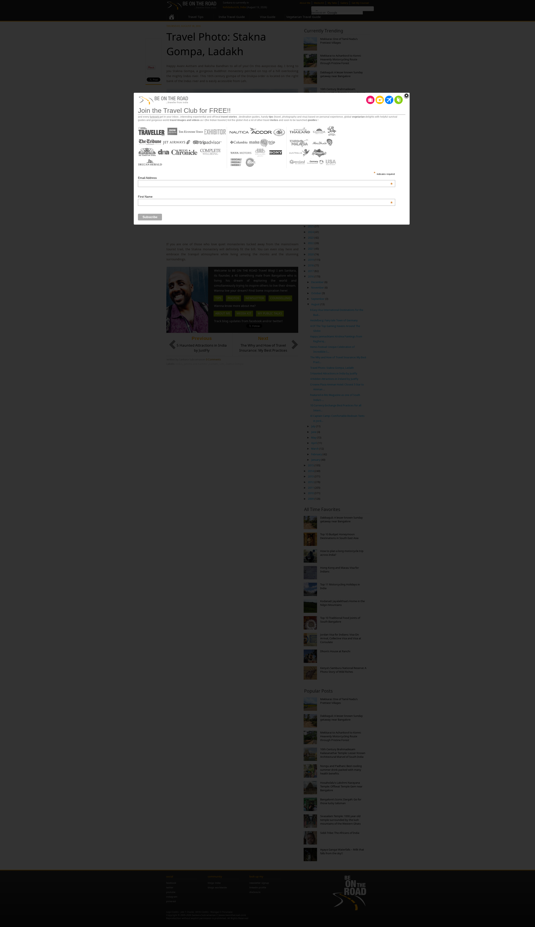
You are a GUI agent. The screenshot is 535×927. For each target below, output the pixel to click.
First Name (265, 196)
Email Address (265, 177)
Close (406, 96)
